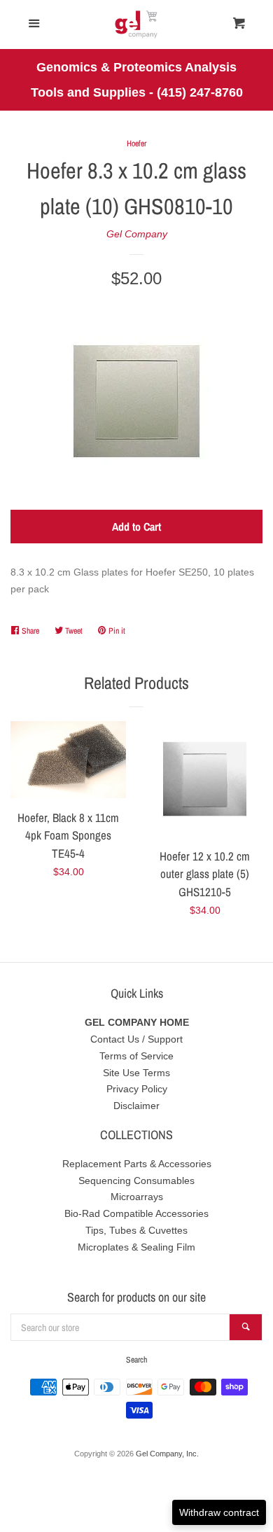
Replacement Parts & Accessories (136, 1163)
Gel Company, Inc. (167, 1453)
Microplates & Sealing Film (136, 1247)
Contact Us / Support (136, 1039)
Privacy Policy (136, 1088)
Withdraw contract (219, 1512)
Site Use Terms (136, 1072)
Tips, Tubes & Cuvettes (136, 1230)
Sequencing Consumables (136, 1180)
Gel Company (136, 233)
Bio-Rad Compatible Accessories (136, 1213)
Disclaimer (136, 1105)
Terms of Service (136, 1055)
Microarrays (137, 1196)
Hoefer (136, 143)
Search (136, 1359)
